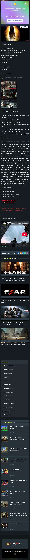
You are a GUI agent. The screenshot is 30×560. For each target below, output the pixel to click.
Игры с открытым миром (10, 411)
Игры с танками (8, 373)
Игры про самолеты (9, 365)
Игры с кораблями (9, 369)
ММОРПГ (6, 377)
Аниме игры (7, 399)
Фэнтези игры (7, 384)
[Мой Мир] (23, 253)
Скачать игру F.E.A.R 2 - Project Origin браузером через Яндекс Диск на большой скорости (13, 280)
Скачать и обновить (15, 20)
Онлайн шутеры (8, 381)
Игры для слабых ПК (9, 388)
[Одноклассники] (21, 253)
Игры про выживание (9, 415)
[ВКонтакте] (18, 253)
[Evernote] (25, 253)
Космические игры (9, 407)
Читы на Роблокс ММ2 (16, 524)
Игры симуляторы (9, 403)
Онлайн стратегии (8, 392)
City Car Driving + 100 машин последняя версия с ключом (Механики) (18, 461)
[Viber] (27, 253)
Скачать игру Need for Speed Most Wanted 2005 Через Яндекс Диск (19, 515)
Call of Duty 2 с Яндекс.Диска (13, 345)
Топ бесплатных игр (9, 396)
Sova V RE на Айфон (15, 469)
